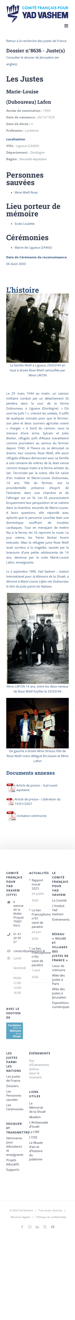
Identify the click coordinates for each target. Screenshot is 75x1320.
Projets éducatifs (12, 1162)
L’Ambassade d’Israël (37, 1124)
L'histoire (22, 290)
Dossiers (12, 1086)
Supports (12, 1169)
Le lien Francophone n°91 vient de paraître (38, 918)
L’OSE (33, 1137)
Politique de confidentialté (51, 1217)
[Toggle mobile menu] (66, 26)
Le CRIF (34, 1132)
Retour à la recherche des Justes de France (36, 41)
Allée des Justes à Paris (58, 979)
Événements (60, 919)
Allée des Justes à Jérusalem (59, 993)
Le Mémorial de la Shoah (37, 1107)
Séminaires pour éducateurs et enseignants (14, 1146)
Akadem (35, 1117)
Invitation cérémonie (31, 816)
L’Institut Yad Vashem (58, 910)
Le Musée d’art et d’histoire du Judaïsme (36, 1151)
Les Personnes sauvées (13, 1095)
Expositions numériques (60, 1005)
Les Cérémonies (14, 1107)
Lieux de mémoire (58, 968)
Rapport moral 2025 (37, 884)
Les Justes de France (13, 1078)
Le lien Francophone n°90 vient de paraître (38, 956)
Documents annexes (30, 773)
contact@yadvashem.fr (18, 951)
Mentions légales (20, 1217)
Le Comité (59, 900)
